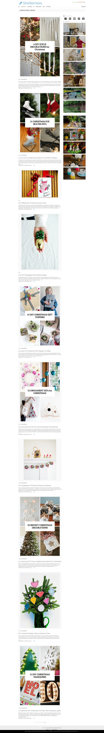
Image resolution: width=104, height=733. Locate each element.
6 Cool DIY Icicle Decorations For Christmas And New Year (39, 82)
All (19, 6)
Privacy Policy (54, 729)
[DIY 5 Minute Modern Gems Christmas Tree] (40, 627)
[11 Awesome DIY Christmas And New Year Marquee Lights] (40, 704)
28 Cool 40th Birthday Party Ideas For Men (73, 85)
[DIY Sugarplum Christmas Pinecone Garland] (40, 479)
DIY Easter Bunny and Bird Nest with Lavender (73, 165)
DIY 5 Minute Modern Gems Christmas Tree (34, 633)
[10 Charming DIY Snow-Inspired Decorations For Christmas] (40, 555)
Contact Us (48, 729)
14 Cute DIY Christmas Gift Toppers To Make (34, 351)
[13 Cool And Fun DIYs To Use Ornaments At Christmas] (40, 421)
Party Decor (48, 6)
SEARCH (84, 6)
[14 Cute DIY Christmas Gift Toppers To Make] (40, 345)
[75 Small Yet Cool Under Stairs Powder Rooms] (74, 55)
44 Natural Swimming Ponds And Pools (73, 98)
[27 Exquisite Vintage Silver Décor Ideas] (74, 29)
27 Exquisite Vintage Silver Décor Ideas (74, 33)
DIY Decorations (24, 79)
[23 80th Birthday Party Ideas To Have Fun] (74, 42)
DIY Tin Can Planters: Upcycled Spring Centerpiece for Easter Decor (73, 126)
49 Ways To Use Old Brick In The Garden (74, 72)
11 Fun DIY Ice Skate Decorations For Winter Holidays (37, 158)
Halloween (74, 2)
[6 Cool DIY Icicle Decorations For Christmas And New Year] (40, 76)
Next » (45, 722)
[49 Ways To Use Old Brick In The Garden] (74, 68)
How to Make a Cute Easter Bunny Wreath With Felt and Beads (72, 152)
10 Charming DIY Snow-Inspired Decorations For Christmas (39, 561)
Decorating (30, 6)
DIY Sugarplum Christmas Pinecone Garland (34, 485)
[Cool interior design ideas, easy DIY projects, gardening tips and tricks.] (30, 5)
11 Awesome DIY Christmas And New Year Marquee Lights (39, 711)
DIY (33, 6)
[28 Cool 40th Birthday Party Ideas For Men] (74, 81)
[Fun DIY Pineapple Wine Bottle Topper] (39, 269)
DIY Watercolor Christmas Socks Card (32, 203)
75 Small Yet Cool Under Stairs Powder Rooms (74, 59)
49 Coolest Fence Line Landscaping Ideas (73, 111)
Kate (34, 88)
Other (44, 6)
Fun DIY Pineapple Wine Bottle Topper (32, 275)
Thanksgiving (80, 2)
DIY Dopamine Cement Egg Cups (71, 178)
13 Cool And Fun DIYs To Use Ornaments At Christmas (38, 427)
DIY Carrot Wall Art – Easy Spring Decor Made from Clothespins (72, 139)
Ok (78, 731)
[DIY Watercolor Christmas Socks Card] (40, 197)
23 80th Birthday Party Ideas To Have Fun (73, 46)
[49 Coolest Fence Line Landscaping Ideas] (74, 107)
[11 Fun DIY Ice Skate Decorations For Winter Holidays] (40, 151)
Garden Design (38, 6)
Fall (84, 2)
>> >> (43, 86)
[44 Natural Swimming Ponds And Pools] (74, 94)
